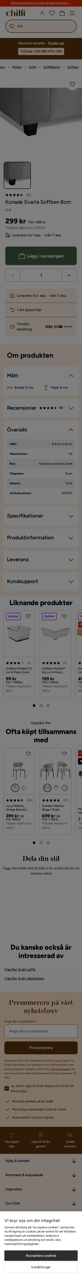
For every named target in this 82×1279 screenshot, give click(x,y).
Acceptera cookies (41, 1255)
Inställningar (41, 1267)
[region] (41, 1245)
